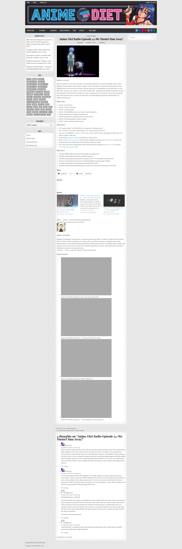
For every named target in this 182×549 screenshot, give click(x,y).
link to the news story (72, 140)
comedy (47, 94)
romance (35, 112)
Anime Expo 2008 (43, 84)
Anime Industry (31, 89)
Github (78, 250)
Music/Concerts (65, 30)
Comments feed (32, 142)
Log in (29, 135)
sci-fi (50, 112)
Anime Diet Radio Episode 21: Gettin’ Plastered (76, 379)
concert (29, 97)
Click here (78, 133)
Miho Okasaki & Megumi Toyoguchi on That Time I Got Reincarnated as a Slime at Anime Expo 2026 (39, 42)
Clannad (65, 222)
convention (37, 97)
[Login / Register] (154, 30)
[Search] (148, 30)
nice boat (75, 222)
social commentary (39, 115)
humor (34, 104)
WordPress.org (32, 145)
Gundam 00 (44, 102)
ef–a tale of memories (67, 147)
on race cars (109, 144)
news (50, 107)
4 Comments (101, 42)
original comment (73, 137)
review (29, 112)
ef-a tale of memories (33, 102)
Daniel (67, 493)
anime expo (41, 82)
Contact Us (43, 2)
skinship (29, 115)
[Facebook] (139, 30)
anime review (41, 89)
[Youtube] (145, 30)
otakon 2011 (30, 109)
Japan (47, 104)
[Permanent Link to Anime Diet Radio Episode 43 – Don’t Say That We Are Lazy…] (86, 335)
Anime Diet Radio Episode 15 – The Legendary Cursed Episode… (82, 419)
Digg (83, 220)
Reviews (81, 30)
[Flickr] (142, 30)
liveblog (29, 107)
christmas (39, 92)
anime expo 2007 (31, 84)
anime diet (41, 79)
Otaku (37, 109)
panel (42, 109)
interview (41, 104)
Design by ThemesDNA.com (34, 546)
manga (35, 107)
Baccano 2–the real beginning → (66, 428)
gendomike (80, 42)
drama (35, 99)
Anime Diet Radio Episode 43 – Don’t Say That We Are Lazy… (81, 338)
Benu (66, 445)
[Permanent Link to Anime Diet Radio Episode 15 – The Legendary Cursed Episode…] (86, 417)
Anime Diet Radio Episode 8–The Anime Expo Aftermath (80, 297)
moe (40, 107)
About (35, 2)
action (29, 79)
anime (34, 79)
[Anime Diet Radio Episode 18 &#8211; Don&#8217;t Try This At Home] (91, 204)
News (74, 30)
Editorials (42, 30)
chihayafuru (30, 92)
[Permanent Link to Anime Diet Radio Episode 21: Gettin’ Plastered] (86, 376)
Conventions (30, 30)
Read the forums (109, 140)
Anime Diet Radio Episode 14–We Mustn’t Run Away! (91, 39)
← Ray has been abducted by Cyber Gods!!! (70, 430)
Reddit (77, 220)
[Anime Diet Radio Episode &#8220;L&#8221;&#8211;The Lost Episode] (114, 201)
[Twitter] (136, 30)
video (48, 115)
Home (28, 2)
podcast (81, 222)
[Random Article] (151, 30)
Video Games (92, 30)
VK (81, 220)
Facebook (72, 220)
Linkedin (88, 220)
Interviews (53, 30)
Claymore (30, 94)
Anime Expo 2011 (42, 87)
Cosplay (29, 99)
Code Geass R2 (38, 94)
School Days (43, 112)
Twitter (65, 220)
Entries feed (31, 138)
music (45, 107)
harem (29, 104)
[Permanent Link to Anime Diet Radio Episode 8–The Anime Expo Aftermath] (86, 295)
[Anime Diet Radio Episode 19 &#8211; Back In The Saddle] (67, 201)
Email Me (93, 250)
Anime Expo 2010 (31, 87)
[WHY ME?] (78, 76)
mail (70, 222)
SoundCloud (85, 250)
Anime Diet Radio (91, 36)
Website (60, 250)
